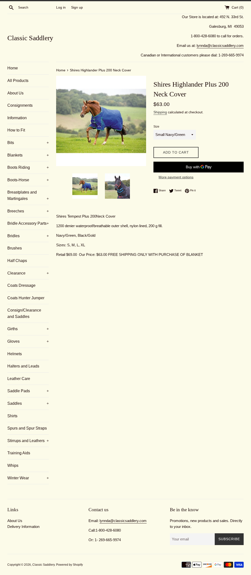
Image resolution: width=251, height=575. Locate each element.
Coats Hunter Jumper (25, 298)
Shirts (12, 416)
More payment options (176, 177)
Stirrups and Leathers (28, 441)
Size (156, 126)
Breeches (28, 211)
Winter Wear (28, 478)
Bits (28, 143)
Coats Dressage (21, 285)
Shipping (160, 112)
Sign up (77, 7)
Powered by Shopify (69, 564)
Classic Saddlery (30, 38)
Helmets (14, 354)
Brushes (14, 248)
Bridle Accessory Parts (28, 223)
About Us (15, 93)
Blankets (28, 155)
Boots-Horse (28, 180)
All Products (17, 80)
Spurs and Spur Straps (27, 428)
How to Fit (16, 130)
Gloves (28, 341)
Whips (12, 465)
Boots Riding (28, 167)
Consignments (20, 105)
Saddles (28, 403)
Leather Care (18, 379)
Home (12, 68)
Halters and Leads (23, 366)
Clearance (28, 273)
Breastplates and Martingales (28, 195)
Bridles (28, 236)
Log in (61, 7)
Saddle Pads (28, 391)
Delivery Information (23, 526)
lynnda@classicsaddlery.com (220, 45)
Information (17, 118)
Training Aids (18, 453)
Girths (28, 329)
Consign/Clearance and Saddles (24, 313)
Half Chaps (17, 261)
